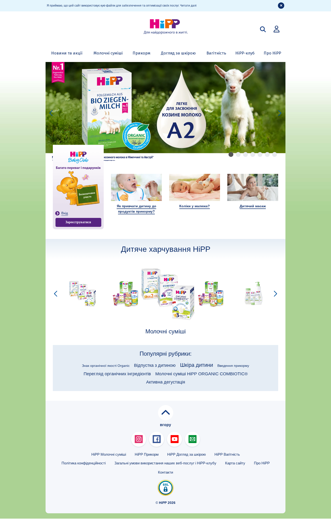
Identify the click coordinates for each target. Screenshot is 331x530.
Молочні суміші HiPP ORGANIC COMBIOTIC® (201, 373)
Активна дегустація (165, 382)
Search (263, 29)
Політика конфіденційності (84, 463)
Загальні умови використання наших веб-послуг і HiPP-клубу (165, 463)
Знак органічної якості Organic (106, 366)
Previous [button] (51, 113)
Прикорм (141, 53)
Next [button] (279, 113)
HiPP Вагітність (227, 454)
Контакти (165, 472)
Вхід (64, 213)
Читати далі (188, 5)
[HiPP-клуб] (276, 28)
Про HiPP (272, 53)
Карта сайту (235, 463)
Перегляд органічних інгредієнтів (117, 373)
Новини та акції (66, 53)
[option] (165, 113)
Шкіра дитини (196, 365)
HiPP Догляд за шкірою (186, 454)
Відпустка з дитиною (155, 365)
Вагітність (216, 53)
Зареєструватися (78, 222)
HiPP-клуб (245, 53)
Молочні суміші (108, 53)
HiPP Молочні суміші (108, 454)
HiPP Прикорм (146, 454)
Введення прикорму (233, 366)
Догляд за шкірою (178, 53)
